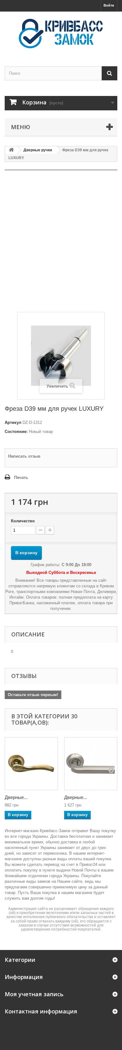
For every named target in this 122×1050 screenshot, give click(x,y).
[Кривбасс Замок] (61, 33)
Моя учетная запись (34, 994)
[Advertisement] (61, 241)
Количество (23, 521)
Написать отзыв (24, 456)
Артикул (13, 422)
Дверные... (16, 797)
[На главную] (11, 150)
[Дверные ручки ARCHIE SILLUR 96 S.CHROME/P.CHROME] (90, 763)
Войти (109, 5)
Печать (21, 477)
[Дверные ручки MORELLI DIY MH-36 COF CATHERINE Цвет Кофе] (31, 763)
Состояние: (16, 431)
